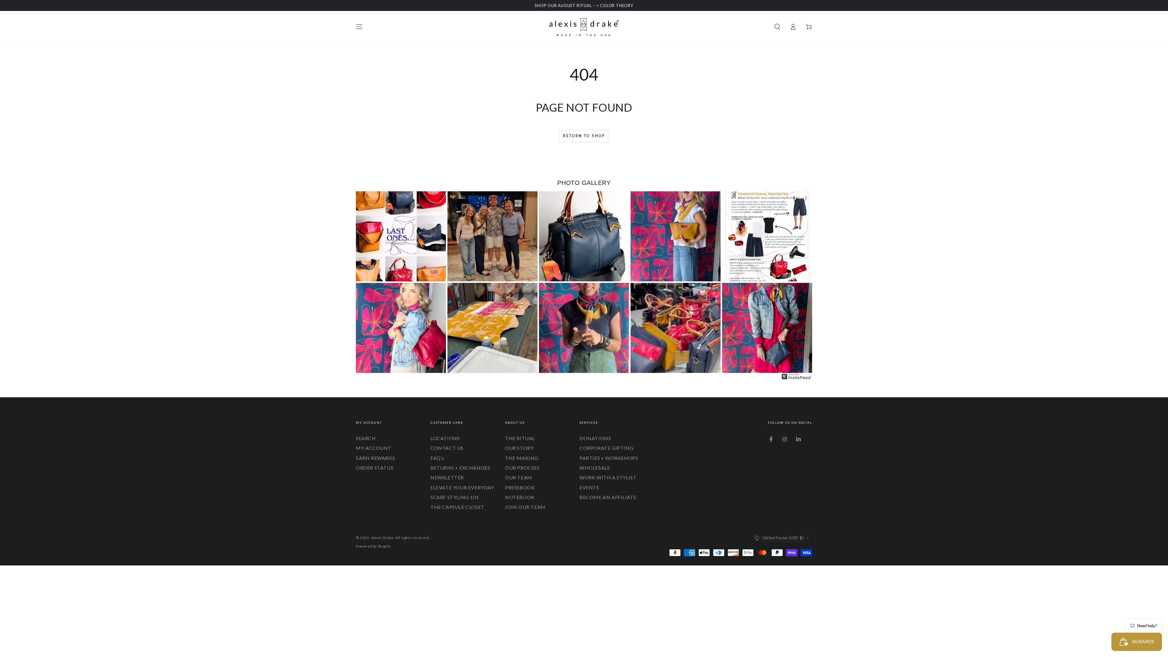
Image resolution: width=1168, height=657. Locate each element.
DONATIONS (595, 438)
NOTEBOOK (520, 497)
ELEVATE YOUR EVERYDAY (462, 487)
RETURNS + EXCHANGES (460, 468)
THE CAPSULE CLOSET (457, 507)
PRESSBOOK (520, 487)
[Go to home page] (584, 27)
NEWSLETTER (447, 477)
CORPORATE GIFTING (606, 448)
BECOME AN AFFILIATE (607, 497)
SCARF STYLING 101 (454, 497)
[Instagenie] (796, 378)
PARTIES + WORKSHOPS (608, 458)
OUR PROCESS (522, 468)
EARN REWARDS (375, 458)
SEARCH (366, 438)
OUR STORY (519, 448)
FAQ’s (437, 458)
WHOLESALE (594, 468)
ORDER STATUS (374, 468)
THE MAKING (521, 458)
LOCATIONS (445, 438)
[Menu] (359, 26)
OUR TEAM (518, 477)
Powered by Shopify (373, 546)
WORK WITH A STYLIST (607, 477)
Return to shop (584, 136)
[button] (777, 26)
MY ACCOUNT (373, 448)
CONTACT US (447, 448)
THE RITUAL (520, 438)
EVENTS (589, 487)
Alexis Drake (382, 537)
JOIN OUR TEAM (525, 507)
